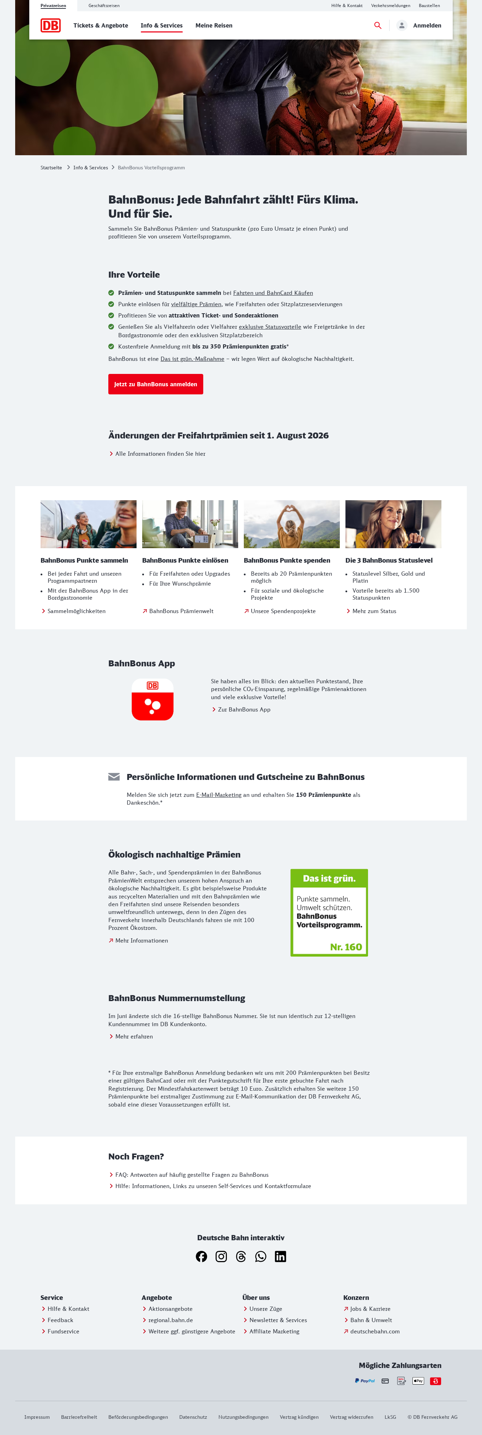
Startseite (51, 167)
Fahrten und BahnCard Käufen (273, 292)
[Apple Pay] (418, 1381)
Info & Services (90, 167)
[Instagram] (221, 1256)
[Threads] (241, 1256)
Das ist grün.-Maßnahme (192, 358)
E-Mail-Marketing (218, 794)
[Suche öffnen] (378, 25)
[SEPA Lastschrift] (401, 1381)
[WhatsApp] (260, 1256)
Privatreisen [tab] (53, 5)
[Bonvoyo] (435, 1381)
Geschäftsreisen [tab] (104, 5)
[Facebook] (201, 1256)
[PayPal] (365, 1381)
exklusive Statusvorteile (270, 326)
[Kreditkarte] (385, 1381)
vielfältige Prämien (196, 304)
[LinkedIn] (280, 1256)
